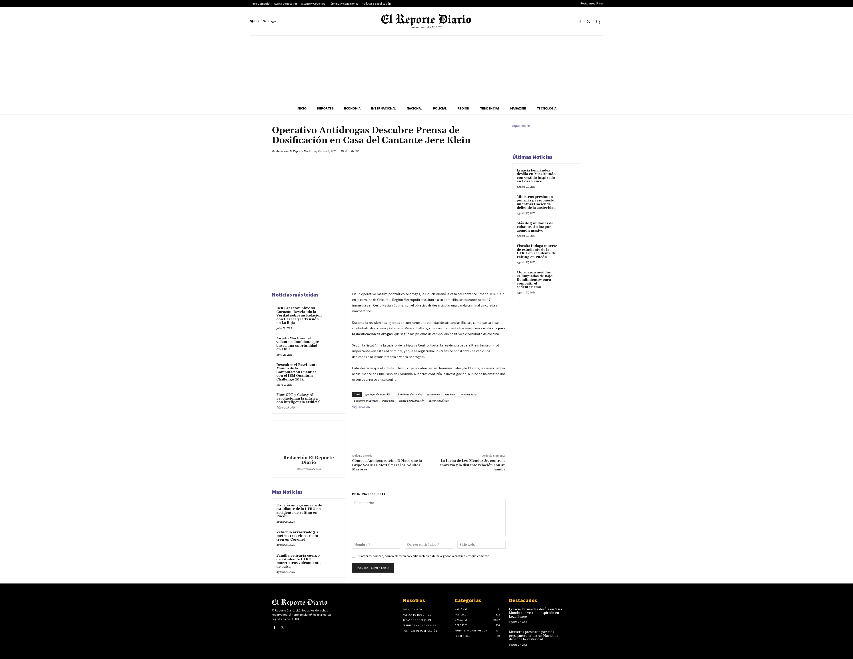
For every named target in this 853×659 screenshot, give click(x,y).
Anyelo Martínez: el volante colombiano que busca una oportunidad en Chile (297, 344)
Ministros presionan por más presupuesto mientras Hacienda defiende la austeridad (536, 202)
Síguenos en (361, 407)
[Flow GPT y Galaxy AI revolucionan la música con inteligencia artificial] (332, 400)
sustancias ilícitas (438, 400)
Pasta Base (388, 400)
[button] (598, 21)
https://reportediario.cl (309, 468)
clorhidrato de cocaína (409, 394)
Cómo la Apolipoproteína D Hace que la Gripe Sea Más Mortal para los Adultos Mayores (387, 464)
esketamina (433, 394)
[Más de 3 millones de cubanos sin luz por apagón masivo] (569, 228)
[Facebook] (580, 22)
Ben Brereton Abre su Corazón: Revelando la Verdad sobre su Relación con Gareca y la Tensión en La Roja (299, 315)
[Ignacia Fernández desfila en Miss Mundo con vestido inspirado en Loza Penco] (569, 175)
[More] (501, 151)
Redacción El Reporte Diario (293, 151)
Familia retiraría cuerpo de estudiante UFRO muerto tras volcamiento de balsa (298, 561)
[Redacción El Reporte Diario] (308, 438)
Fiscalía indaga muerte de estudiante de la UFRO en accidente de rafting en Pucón (299, 511)
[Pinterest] (480, 151)
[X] (589, 22)
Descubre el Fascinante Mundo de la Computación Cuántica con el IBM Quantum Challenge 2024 (296, 372)
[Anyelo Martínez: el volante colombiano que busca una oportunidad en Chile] (332, 344)
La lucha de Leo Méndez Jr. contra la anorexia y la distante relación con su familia (472, 464)
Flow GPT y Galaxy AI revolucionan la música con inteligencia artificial (298, 398)
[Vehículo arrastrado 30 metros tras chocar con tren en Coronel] (332, 538)
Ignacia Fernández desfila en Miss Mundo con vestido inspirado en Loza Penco (536, 176)
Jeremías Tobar (468, 394)
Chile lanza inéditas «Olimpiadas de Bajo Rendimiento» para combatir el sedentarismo (534, 279)
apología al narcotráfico (378, 394)
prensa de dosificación (411, 400)
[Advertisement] (426, 69)
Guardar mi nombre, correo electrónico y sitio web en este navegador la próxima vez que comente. (424, 556)
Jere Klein (449, 394)
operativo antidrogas (366, 400)
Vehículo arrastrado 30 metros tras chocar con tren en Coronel (297, 536)
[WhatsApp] (490, 151)
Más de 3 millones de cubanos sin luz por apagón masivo (535, 227)
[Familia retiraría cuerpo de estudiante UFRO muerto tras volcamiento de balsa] (332, 561)
